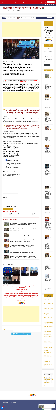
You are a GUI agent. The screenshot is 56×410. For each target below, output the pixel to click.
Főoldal (4, 14)
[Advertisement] (21, 29)
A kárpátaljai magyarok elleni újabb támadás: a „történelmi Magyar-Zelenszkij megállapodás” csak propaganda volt (48, 355)
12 (47, 379)
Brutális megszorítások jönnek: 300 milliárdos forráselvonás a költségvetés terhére (25, 17)
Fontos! (22, 14)
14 (49, 379)
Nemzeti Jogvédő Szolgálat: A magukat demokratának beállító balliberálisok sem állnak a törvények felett (21, 329)
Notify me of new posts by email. (10, 206)
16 (52, 379)
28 (49, 382)
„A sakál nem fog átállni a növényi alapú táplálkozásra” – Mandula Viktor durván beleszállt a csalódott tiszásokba (48, 155)
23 (52, 380)
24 (44, 382)
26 (47, 382)
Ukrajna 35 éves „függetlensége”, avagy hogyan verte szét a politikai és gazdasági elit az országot (48, 302)
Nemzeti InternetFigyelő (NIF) (24, 407)
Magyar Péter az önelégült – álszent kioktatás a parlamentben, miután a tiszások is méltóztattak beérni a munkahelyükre (48, 264)
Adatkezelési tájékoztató (5, 403)
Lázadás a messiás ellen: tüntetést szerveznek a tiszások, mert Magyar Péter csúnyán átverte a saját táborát (48, 136)
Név (4, 192)
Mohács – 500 (48, 212)
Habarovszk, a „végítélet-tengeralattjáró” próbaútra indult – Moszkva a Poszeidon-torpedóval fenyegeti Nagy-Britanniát (48, 196)
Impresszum (8, 4)
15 (50, 379)
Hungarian (46, 409)
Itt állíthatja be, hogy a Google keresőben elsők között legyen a (22, 81)
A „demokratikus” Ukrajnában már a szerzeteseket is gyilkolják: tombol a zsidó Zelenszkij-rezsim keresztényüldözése (48, 316)
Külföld (17, 14)
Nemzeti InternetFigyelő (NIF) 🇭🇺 (23, 8)
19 (47, 380)
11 (45, 379)
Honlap (4, 201)
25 (45, 382)
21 (49, 380)
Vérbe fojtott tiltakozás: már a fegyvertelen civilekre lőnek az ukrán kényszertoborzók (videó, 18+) (48, 363)
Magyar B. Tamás (28, 14)
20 (48, 380)
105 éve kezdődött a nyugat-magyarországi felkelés (48, 119)
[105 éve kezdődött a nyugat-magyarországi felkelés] (47, 113)
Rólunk (3, 4)
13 (48, 379)
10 (44, 379)
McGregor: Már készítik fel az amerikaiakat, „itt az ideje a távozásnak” (26, 331)
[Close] (54, 2)
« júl (44, 385)
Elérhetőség (13, 402)
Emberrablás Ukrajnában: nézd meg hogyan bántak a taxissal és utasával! (48, 338)
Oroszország (10, 61)
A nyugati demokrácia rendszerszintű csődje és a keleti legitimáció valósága (48, 342)
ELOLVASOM (51, 2)
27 (48, 382)
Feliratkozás (47, 64)
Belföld (12, 14)
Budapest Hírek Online (48, 296)
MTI (6, 61)
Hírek (8, 14)
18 (45, 380)
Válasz (7, 168)
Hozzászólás (5, 178)
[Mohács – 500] (47, 208)
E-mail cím (5, 197)
